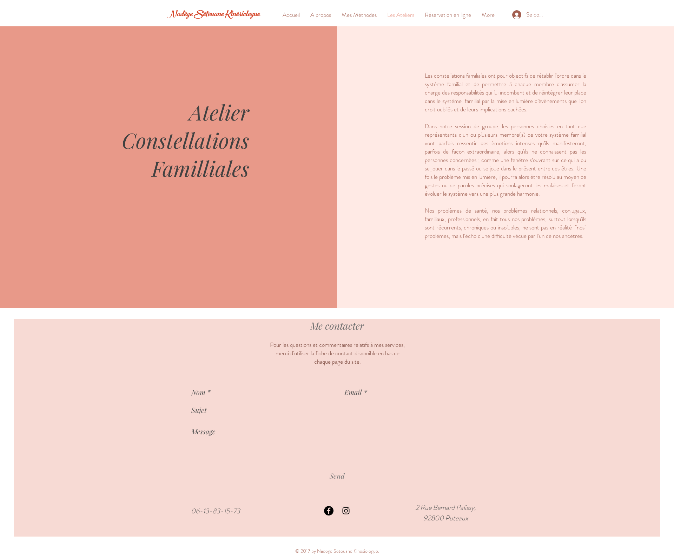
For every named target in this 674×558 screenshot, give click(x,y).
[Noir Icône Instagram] (346, 510)
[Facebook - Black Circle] (328, 510)
